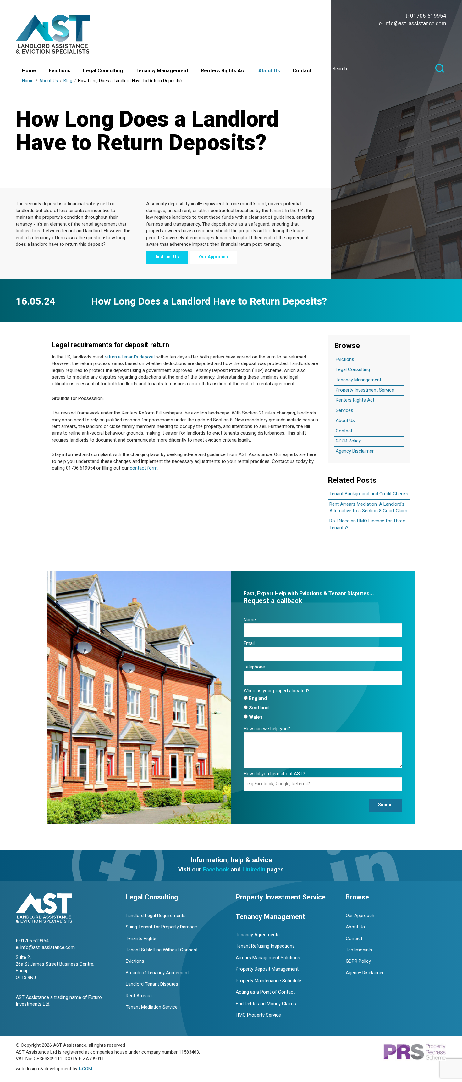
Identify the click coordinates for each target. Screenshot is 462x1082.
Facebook (216, 870)
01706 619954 (428, 16)
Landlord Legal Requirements (156, 916)
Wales (255, 717)
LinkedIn (254, 870)
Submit (385, 805)
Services (344, 410)
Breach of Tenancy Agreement (157, 973)
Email (249, 643)
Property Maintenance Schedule (268, 981)
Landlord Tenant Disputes (152, 984)
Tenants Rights (141, 939)
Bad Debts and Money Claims (266, 1004)
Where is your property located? (277, 691)
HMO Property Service (258, 1015)
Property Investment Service (365, 390)
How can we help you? (267, 729)
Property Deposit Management (267, 969)
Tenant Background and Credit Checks (368, 494)
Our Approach (213, 257)
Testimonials (359, 950)
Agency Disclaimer (355, 451)
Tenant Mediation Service (152, 1007)
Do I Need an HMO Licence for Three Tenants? (367, 525)
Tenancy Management (161, 71)
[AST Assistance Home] (53, 35)
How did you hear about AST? (274, 774)
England (258, 699)
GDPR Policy (348, 441)
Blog (67, 81)
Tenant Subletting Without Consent (162, 950)
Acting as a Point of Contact (265, 992)
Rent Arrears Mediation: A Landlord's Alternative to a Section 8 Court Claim (368, 508)
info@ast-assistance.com (415, 24)
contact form (143, 468)
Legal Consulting (103, 71)
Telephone (254, 667)
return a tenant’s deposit (130, 357)
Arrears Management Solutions (268, 958)
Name (250, 620)
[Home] (44, 909)
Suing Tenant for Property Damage (161, 927)
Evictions (59, 71)
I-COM (85, 1069)
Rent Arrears (139, 996)
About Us (269, 71)
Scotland (259, 708)
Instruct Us (167, 257)
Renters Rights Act (223, 71)
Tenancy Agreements (258, 935)
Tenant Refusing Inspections (265, 946)
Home (29, 71)
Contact (302, 71)
